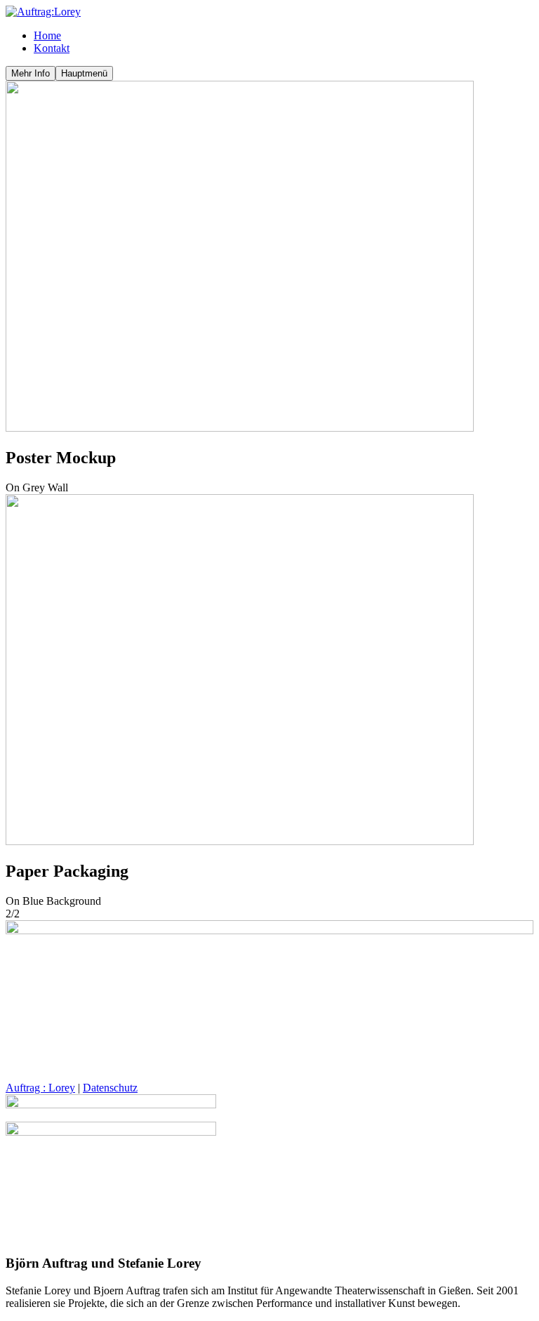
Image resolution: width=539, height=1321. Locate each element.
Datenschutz (110, 1088)
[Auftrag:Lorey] (43, 12)
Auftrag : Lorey (40, 1088)
